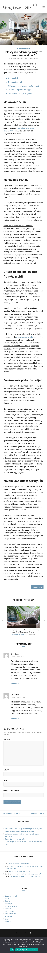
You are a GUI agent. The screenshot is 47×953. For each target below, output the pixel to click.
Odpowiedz (15, 684)
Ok (12, 950)
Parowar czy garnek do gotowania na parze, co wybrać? (23, 829)
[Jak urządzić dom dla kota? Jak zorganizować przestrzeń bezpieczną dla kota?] (23, 617)
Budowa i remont (23, 49)
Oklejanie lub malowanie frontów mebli (23, 86)
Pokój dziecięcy (10, 914)
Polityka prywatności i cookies (26, 950)
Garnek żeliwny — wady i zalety (15, 839)
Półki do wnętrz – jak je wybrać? (19, 864)
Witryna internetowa (11, 791)
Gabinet (7, 901)
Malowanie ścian (14, 78)
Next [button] (44, 620)
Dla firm (7, 898)
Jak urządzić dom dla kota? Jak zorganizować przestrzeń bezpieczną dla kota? (23, 631)
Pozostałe (8, 916)
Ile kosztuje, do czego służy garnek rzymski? (25, 876)
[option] (23, 620)
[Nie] (44, 945)
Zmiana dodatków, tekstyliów (20, 93)
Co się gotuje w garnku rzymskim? (20, 871)
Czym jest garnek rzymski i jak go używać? (27, 874)
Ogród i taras (9, 911)
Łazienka (8, 909)
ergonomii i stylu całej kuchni (27, 337)
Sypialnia (8, 921)
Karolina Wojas (19, 58)
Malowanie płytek (15, 82)
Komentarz (7, 739)
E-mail (6, 780)
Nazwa (6, 770)
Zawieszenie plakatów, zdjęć (19, 90)
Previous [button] (2, 620)
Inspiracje (8, 903)
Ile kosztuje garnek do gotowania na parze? (19, 831)
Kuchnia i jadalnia (11, 906)
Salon (7, 919)
